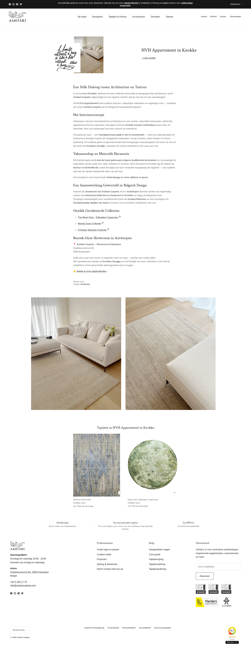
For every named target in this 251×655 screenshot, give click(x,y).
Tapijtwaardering (157, 569)
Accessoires (138, 16)
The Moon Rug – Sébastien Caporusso (98, 217)
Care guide (154, 554)
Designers (97, 16)
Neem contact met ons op (110, 569)
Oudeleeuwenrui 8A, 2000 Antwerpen (29, 572)
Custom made (104, 554)
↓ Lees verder (148, 58)
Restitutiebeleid (128, 628)
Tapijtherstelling (157, 564)
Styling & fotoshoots (107, 564)
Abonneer (205, 576)
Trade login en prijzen (108, 549)
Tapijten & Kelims (118, 16)
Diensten (155, 16)
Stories (169, 16)
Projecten (102, 559)
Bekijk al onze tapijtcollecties (91, 271)
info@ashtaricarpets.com (23, 585)
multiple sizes (83, 502)
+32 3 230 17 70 (18, 582)
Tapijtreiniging (156, 559)
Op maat (82, 16)
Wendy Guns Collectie (89, 223)
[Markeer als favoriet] (119, 492)
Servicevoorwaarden (162, 628)
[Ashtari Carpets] (17, 16)
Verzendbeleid (145, 628)
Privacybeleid (113, 628)
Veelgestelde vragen (159, 549)
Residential (85, 284)
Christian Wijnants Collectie (92, 230)
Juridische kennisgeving (94, 628)
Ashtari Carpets (23, 637)
